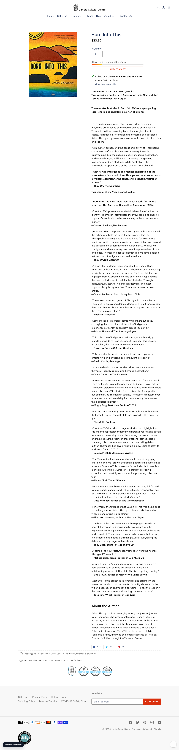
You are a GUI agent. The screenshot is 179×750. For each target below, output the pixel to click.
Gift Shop (23, 697)
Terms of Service (48, 701)
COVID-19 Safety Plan (73, 701)
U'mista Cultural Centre (120, 729)
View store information (106, 84)
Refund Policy (58, 697)
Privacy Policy (39, 697)
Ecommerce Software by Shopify (146, 729)
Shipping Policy (26, 701)
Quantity (97, 48)
